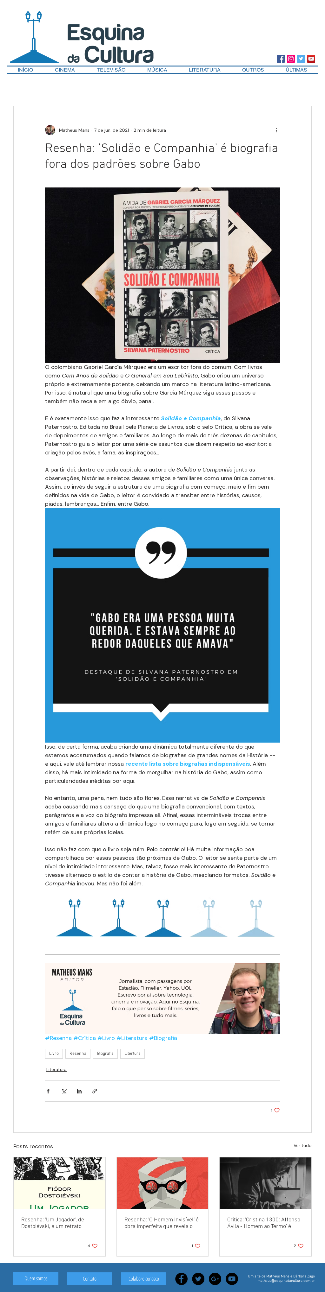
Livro (54, 1053)
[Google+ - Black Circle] (215, 1279)
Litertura (132, 1053)
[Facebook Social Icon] (281, 59)
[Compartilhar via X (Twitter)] (64, 1091)
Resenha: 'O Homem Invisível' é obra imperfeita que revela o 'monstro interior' (161, 1223)
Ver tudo (303, 1145)
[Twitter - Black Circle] (198, 1279)
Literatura (56, 1069)
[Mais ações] (276, 130)
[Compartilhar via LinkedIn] (79, 1091)
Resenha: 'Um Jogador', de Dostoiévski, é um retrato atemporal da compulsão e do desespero (57, 1223)
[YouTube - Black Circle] (232, 1279)
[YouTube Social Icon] (311, 59)
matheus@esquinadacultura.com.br (286, 1281)
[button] (253, 69)
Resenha (78, 1053)
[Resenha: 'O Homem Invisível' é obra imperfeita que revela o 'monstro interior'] (163, 1183)
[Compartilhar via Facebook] (48, 1091)
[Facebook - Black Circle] (181, 1279)
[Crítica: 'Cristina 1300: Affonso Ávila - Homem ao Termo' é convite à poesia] (265, 1183)
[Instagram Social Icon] (291, 59)
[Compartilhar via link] (95, 1091)
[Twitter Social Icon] (301, 59)
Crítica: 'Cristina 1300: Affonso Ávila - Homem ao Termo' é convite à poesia (263, 1223)
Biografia (105, 1053)
